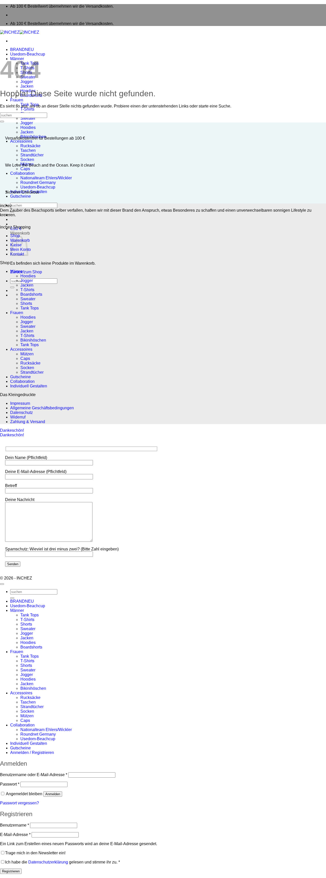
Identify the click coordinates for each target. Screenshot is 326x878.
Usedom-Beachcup (27, 54)
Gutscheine (20, 196)
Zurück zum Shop (26, 272)
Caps (25, 169)
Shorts (26, 303)
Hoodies (28, 127)
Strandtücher (32, 155)
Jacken (26, 86)
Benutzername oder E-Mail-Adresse (33, 775)
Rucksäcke (30, 146)
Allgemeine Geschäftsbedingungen (42, 408)
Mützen (27, 354)
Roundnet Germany (38, 182)
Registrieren (11, 871)
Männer (17, 271)
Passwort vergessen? (19, 803)
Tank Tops (29, 308)
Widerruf (17, 417)
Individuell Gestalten (28, 386)
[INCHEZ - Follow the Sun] (19, 32)
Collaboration (22, 173)
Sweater (27, 118)
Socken (27, 159)
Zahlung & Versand (27, 422)
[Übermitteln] (12, 211)
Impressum (20, 403)
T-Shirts (27, 109)
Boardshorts (31, 294)
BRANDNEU (22, 49)
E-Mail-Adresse (15, 834)
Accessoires (21, 141)
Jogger (26, 123)
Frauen (16, 100)
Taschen (28, 150)
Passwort (9, 784)
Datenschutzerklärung (48, 862)
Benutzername (14, 825)
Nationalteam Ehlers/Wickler (46, 178)
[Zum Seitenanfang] (2, 584)
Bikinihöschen (33, 340)
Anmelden (52, 794)
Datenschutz (21, 412)
